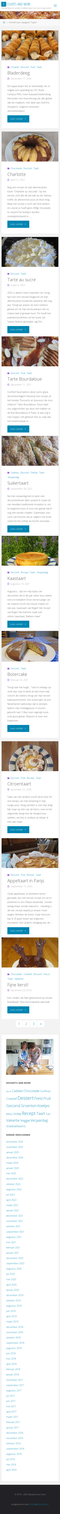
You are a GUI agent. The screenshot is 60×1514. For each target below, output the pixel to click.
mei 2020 (11, 1279)
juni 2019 (11, 1311)
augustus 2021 (14, 1237)
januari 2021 (12, 1252)
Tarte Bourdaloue (24, 379)
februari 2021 (13, 1247)
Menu (9, 1114)
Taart (39, 67)
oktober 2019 (13, 1300)
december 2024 (14, 1157)
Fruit (33, 67)
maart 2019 (12, 1321)
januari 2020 (12, 1289)
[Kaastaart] (30, 551)
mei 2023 (11, 1173)
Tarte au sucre (21, 280)
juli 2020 (10, 1273)
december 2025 (14, 1141)
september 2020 (15, 1263)
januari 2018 (12, 1374)
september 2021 (15, 1231)
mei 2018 (11, 1358)
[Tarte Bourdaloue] (30, 351)
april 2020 (11, 1284)
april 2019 (11, 1316)
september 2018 (15, 1342)
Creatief (15, 67)
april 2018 (11, 1363)
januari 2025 (12, 1152)
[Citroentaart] (30, 756)
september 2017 (15, 1385)
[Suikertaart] (30, 451)
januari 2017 (12, 1427)
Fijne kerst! (17, 985)
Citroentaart (19, 784)
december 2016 (14, 1432)
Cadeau (15, 472)
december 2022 (14, 1178)
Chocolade (16, 168)
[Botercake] (30, 646)
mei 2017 (11, 1406)
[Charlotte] (30, 146)
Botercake (17, 674)
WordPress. (43, 1504)
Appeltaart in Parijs (25, 881)
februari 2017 (13, 1422)
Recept (24, 572)
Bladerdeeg (18, 73)
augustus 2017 (14, 1390)
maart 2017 (12, 1416)
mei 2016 (11, 1464)
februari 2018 (13, 1369)
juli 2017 (10, 1395)
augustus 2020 (14, 1268)
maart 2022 (12, 1205)
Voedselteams (16, 1126)
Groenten (29, 1105)
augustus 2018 (14, 1348)
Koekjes (43, 1105)
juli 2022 (10, 1194)
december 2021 (14, 1215)
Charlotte (16, 174)
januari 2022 (12, 1210)
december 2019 (14, 1295)
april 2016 (11, 1469)
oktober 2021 (13, 1226)
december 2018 (14, 1327)
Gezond (13, 1105)
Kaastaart (16, 578)
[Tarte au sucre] (30, 252)
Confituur (45, 1091)
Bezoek (8, 1091)
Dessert (24, 67)
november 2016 (14, 1438)
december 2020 (14, 1258)
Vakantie (19, 978)
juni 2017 (11, 1401)
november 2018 (14, 1332)
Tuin (48, 1114)
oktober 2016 (13, 1443)
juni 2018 (11, 1353)
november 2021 (14, 1221)
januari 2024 (12, 1168)
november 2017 (14, 1379)
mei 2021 (11, 1242)
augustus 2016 (14, 1453)
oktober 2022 (13, 1184)
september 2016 (15, 1448)
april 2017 (11, 1411)
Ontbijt (33, 472)
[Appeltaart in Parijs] (30, 853)
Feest (47, 974)
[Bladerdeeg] (30, 45)
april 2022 (11, 1199)
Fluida (32, 1504)
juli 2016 (10, 1459)
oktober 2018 (13, 1337)
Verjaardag (13, 477)
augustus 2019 (14, 1305)
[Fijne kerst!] (30, 952)
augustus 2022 (14, 1189)
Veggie (25, 1120)
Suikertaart (18, 483)
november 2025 (14, 1146)
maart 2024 (12, 1162)
